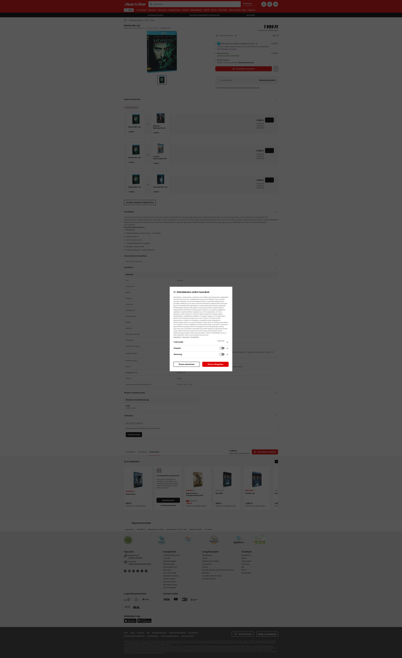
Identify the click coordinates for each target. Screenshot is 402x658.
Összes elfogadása (215, 364)
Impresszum (185, 337)
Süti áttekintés (195, 337)
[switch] (221, 348)
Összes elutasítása (187, 364)
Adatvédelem (177, 337)
